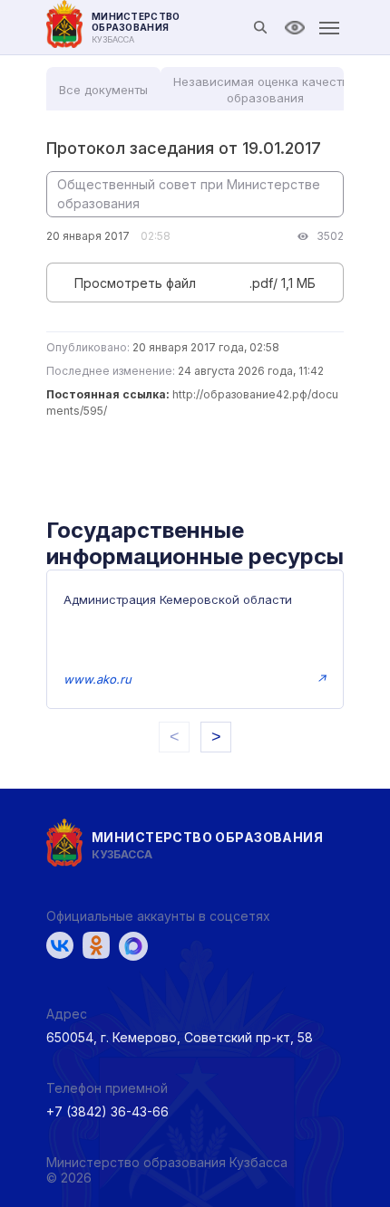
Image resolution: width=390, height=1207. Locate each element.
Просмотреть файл (135, 283)
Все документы (103, 89)
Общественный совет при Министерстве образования (188, 194)
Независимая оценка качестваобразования (264, 89)
